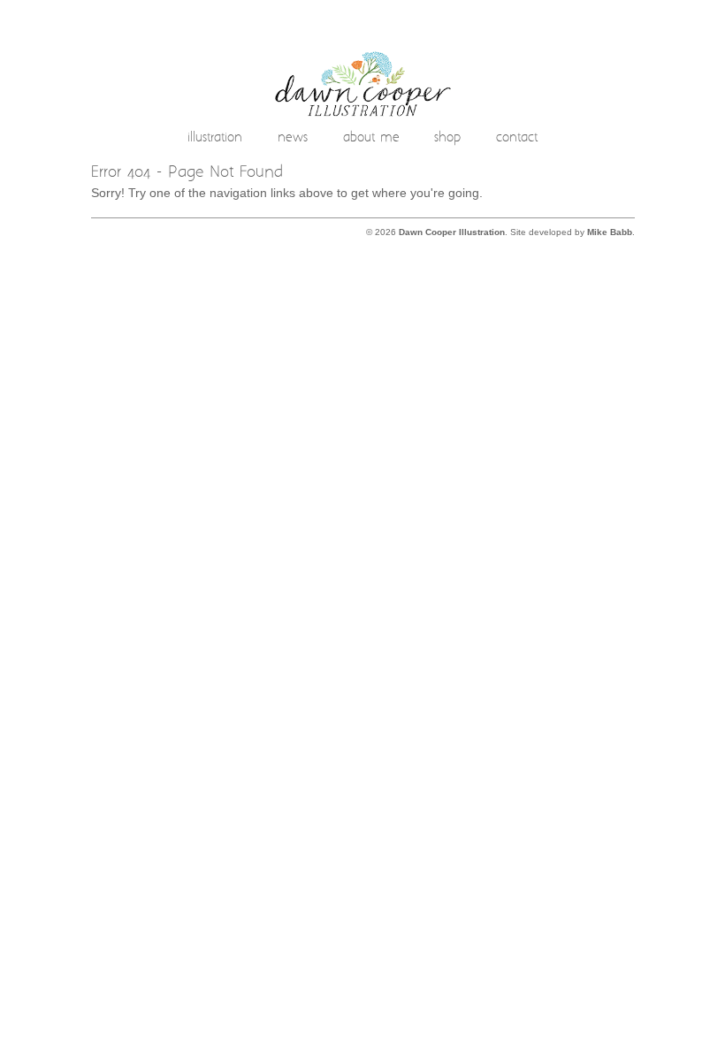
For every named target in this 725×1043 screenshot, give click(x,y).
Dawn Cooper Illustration (452, 232)
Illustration (214, 139)
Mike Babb (609, 232)
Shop (447, 139)
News (293, 139)
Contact (517, 139)
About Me (371, 139)
